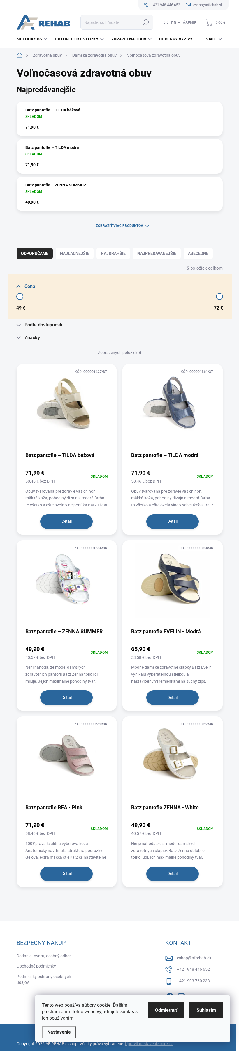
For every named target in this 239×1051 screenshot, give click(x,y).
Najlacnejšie (74, 253)
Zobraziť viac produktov (119, 226)
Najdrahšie (113, 253)
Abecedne (198, 253)
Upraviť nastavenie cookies (149, 1043)
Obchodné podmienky (36, 966)
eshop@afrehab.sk (194, 958)
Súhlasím (206, 1010)
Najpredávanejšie (156, 253)
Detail (66, 521)
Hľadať (145, 22)
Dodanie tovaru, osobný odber (44, 956)
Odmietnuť (166, 1010)
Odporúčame (34, 253)
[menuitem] (33, 39)
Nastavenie (59, 1032)
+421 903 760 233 (193, 981)
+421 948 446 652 (193, 969)
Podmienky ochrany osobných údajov (44, 979)
